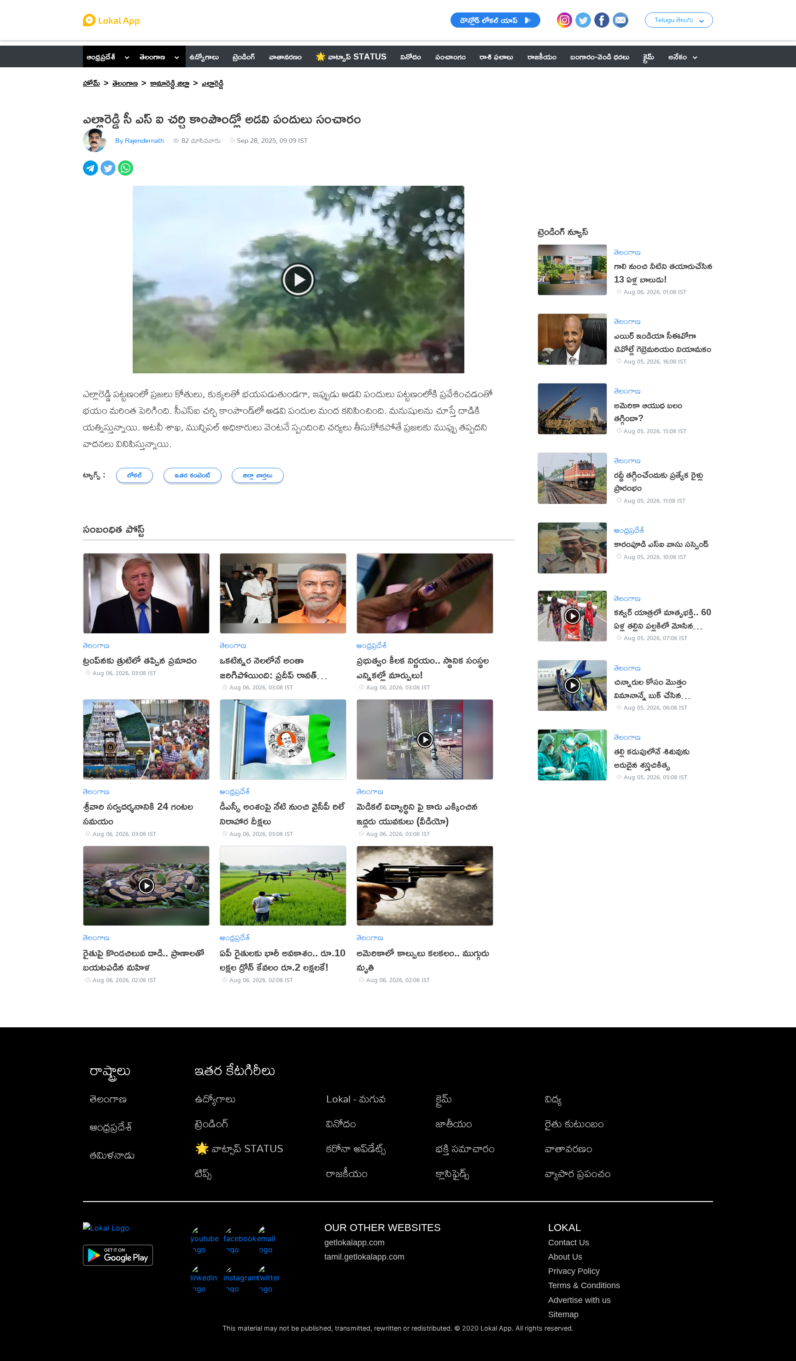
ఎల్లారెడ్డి (212, 82)
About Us (565, 1256)
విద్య (553, 1098)
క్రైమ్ (444, 1098)
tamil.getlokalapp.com (364, 1256)
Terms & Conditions (584, 1285)
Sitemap (563, 1314)
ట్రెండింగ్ (211, 1123)
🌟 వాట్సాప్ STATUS (239, 1148)
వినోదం (341, 1123)
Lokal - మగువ (356, 1098)
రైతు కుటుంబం (574, 1123)
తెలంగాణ (152, 56)
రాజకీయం (347, 1173)
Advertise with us (579, 1300)
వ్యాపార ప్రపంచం (578, 1173)
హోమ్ (91, 82)
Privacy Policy (574, 1271)
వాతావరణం (568, 1148)
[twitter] (109, 173)
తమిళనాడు (112, 1155)
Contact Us (568, 1242)
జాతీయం (454, 1123)
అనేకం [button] (677, 56)
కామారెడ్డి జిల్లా (169, 82)
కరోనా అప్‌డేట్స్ (356, 1148)
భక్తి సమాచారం (465, 1148)
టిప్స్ (203, 1173)
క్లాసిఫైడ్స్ (452, 1173)
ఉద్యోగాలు (215, 1098)
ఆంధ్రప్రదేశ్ (101, 56)
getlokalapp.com (354, 1242)
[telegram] (91, 173)
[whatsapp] (126, 173)
